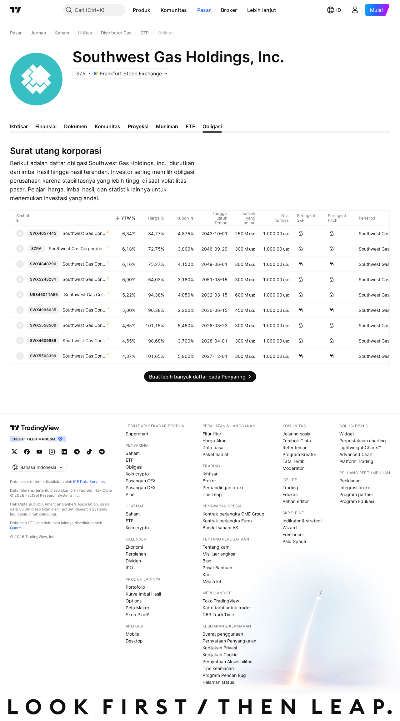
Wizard (289, 527)
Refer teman (295, 447)
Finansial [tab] (46, 126)
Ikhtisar (210, 473)
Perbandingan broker (224, 487)
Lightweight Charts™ (360, 447)
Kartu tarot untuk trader (226, 607)
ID (338, 10)
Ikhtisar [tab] (19, 126)
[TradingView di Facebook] (26, 451)
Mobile (132, 634)
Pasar (204, 10)
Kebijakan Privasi (219, 647)
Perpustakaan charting (362, 440)
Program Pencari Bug (224, 675)
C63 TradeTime (218, 614)
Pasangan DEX (141, 487)
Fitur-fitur (211, 433)
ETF (129, 460)
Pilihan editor (295, 501)
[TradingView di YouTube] (39, 451)
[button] (155, 10)
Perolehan (136, 553)
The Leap (212, 494)
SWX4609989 (43, 340)
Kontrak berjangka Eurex (227, 520)
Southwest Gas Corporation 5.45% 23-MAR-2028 (84, 325)
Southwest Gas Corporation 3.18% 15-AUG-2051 (84, 279)
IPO (129, 567)
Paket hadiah (215, 454)
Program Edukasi (356, 501)
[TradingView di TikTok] (89, 451)
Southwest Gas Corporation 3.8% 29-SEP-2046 (77, 248)
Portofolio (135, 587)
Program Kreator (299, 454)
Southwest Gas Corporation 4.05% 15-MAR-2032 (85, 294)
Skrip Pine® (137, 614)
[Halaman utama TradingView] (15, 10)
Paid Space (294, 541)
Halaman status (218, 682)
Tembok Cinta (296, 440)
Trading (290, 487)
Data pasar (213, 447)
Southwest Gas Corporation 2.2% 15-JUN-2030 (84, 309)
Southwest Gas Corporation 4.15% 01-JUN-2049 (84, 264)
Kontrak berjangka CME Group (233, 513)
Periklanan (350, 480)
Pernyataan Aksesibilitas (227, 661)
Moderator (293, 468)
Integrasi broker (355, 487)
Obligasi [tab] (212, 126)
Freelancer (293, 534)
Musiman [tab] (167, 126)
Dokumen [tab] (75, 126)
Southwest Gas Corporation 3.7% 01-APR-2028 (84, 340)
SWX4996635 (43, 309)
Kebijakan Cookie (220, 654)
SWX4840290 (43, 263)
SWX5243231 (43, 279)
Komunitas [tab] (107, 126)
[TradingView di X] (14, 451)
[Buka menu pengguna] (355, 10)
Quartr (15, 528)
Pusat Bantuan (217, 567)
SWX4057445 (43, 233)
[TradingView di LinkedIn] (64, 451)
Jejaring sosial (296, 433)
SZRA (36, 248)
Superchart (137, 433)
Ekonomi (134, 547)
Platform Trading (356, 461)
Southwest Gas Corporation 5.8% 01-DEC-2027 (84, 355)
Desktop (134, 640)
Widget (346, 433)
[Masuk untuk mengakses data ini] (300, 233)
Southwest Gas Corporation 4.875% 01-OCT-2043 (84, 233)
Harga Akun (214, 440)
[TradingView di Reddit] (102, 451)
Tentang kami (216, 547)
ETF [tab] (190, 126)
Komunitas (174, 10)
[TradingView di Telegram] (76, 451)
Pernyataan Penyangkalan (229, 640)
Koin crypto (137, 473)
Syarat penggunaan (222, 634)
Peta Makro (137, 607)
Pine (130, 494)
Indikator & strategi (302, 520)
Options (134, 600)
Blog (207, 560)
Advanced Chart (356, 454)
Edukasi (290, 494)
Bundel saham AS (220, 527)
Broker (229, 10)
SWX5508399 (43, 355)
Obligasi (134, 467)
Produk (142, 10)
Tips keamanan (218, 668)
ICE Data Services (89, 481)
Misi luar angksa (218, 553)
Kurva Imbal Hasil (143, 594)
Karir (207, 574)
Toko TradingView (220, 600)
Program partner (356, 494)
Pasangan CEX (141, 480)
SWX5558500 (43, 325)
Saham (133, 453)
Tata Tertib (293, 461)
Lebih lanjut (261, 10)
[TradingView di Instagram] (52, 451)
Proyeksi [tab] (138, 126)
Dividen (133, 560)
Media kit (211, 581)
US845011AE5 (44, 294)
